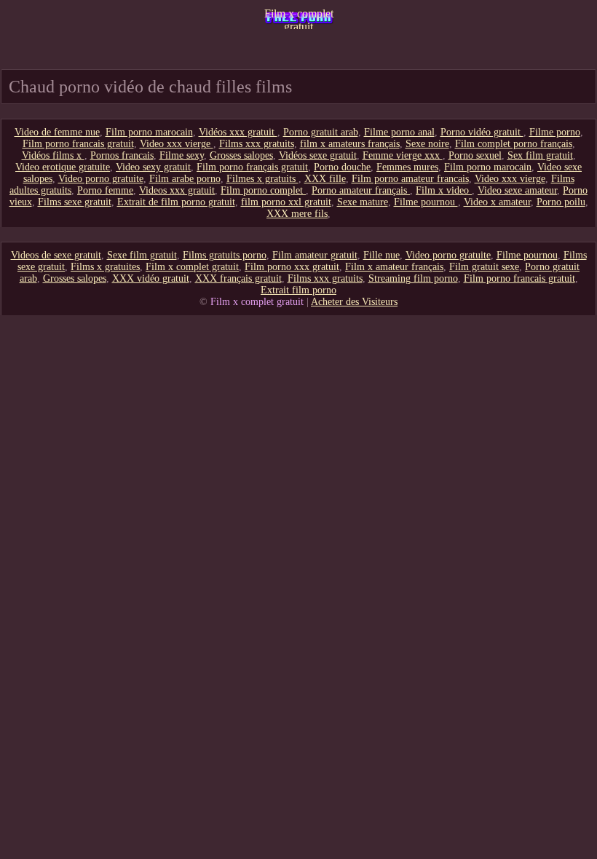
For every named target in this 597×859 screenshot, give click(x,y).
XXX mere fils (297, 213)
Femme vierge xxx (403, 155)
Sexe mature (362, 202)
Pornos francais (122, 155)
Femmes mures (407, 167)
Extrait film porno (298, 290)
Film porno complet (263, 190)
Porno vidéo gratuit (481, 132)
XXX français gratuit (238, 278)
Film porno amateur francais (410, 178)
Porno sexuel (475, 155)
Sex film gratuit (540, 155)
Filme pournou (426, 202)
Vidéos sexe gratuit (318, 155)
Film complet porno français (513, 143)
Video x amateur (497, 202)
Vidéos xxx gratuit (238, 132)
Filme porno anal (399, 132)
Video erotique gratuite (62, 167)
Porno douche (342, 167)
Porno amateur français (361, 190)
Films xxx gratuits (256, 143)
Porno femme (105, 190)
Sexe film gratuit (142, 255)
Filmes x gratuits (262, 178)
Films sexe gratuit (74, 202)
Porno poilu (561, 202)
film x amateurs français (350, 143)
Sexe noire (427, 143)
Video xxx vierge (176, 143)
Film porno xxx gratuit (292, 266)
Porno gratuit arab (320, 132)
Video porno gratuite (100, 178)
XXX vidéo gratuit (150, 278)
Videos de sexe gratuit (56, 255)
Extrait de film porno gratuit (176, 202)
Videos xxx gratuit (177, 190)
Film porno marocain (149, 132)
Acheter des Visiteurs (354, 301)
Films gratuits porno (224, 255)
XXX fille (325, 178)
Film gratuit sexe (484, 266)
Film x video (444, 190)
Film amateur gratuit (314, 255)
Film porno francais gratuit (78, 143)
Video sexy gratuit (153, 167)
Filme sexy (181, 155)
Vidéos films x (53, 155)
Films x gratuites (105, 266)
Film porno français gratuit (252, 167)
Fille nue (381, 255)
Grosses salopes (241, 155)
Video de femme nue (57, 132)
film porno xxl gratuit (286, 202)
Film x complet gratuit (298, 18)
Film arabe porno (185, 178)
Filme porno (554, 132)
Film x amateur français (394, 266)
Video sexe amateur (517, 190)
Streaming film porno (413, 278)
